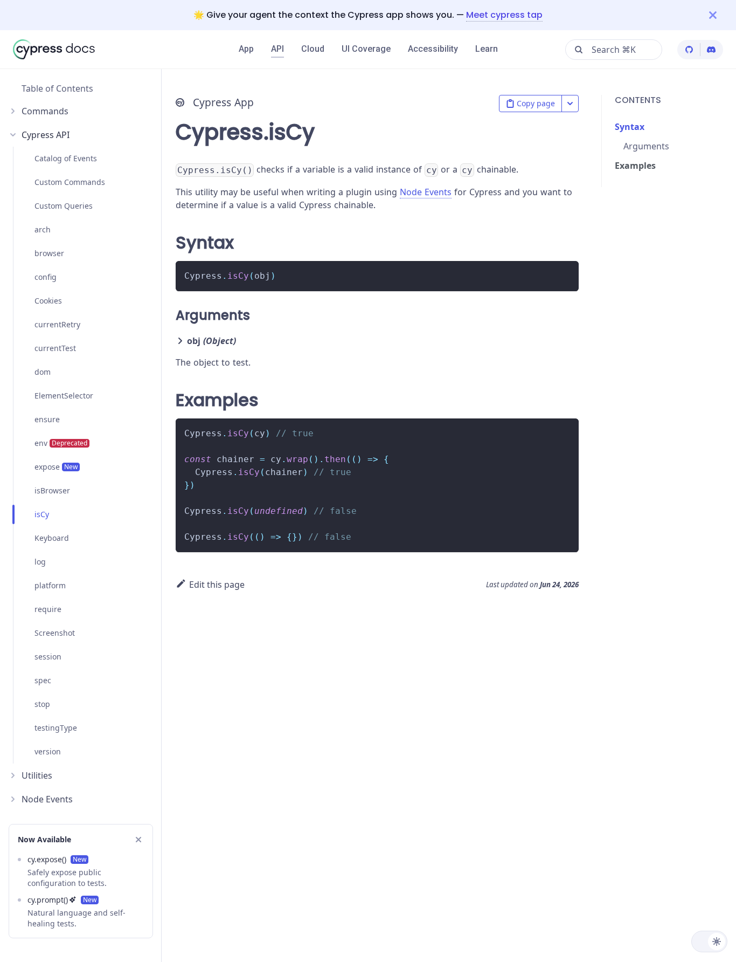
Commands (45, 111)
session (47, 656)
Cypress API (46, 135)
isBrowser (52, 490)
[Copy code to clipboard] (565, 274)
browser (49, 253)
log (40, 561)
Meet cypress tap (504, 15)
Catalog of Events (65, 158)
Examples (635, 165)
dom (42, 372)
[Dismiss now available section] (138, 839)
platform (50, 585)
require (47, 609)
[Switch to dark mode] (709, 941)
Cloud (312, 49)
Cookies (48, 301)
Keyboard (51, 538)
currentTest (55, 348)
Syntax (629, 127)
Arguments (646, 146)
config (45, 277)
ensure (47, 419)
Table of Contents (57, 88)
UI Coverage (366, 49)
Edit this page (217, 584)
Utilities (37, 775)
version (47, 751)
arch (42, 229)
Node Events (47, 799)
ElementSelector (63, 395)
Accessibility (433, 49)
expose (56, 467)
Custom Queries (63, 206)
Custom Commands (69, 182)
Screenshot (54, 633)
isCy (41, 514)
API (277, 49)
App (246, 49)
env (60, 443)
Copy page (536, 103)
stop (42, 704)
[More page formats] (570, 103)
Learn (486, 49)
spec (42, 680)
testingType (55, 728)
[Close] (722, 14)
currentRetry (57, 324)
